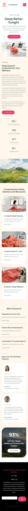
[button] (14, 451)
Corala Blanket (13, 5)
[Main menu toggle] (24, 4)
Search (14, 495)
